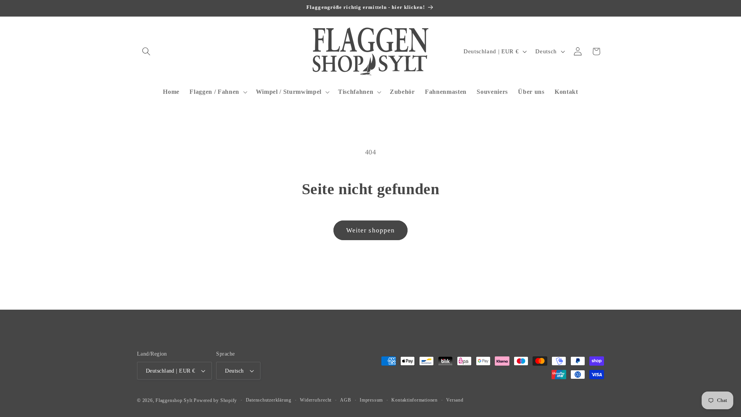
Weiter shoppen (370, 230)
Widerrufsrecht (316, 400)
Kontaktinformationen (414, 400)
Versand (454, 400)
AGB (345, 400)
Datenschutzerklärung (268, 400)
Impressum (371, 400)
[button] (146, 51)
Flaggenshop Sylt (174, 400)
